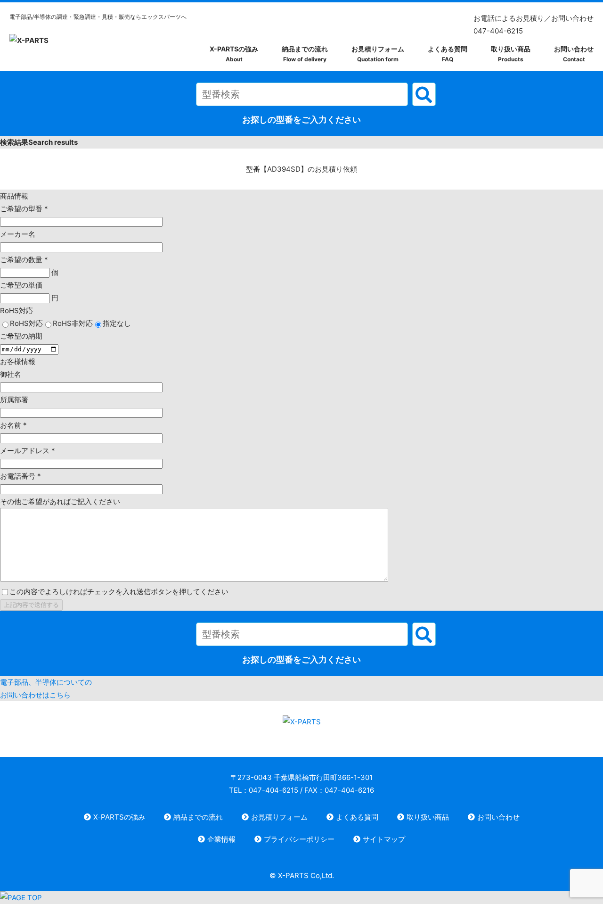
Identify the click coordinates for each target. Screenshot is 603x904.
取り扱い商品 (510, 53)
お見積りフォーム (377, 53)
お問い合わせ (574, 53)
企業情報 (221, 839)
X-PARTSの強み (234, 53)
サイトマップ (384, 839)
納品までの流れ (305, 53)
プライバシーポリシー (299, 839)
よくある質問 (447, 53)
